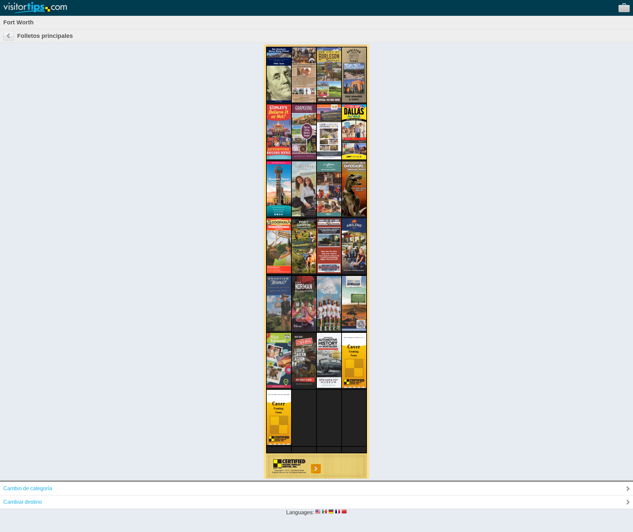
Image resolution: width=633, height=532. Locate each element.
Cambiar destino (22, 502)
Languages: (300, 512)
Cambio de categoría (27, 488)
